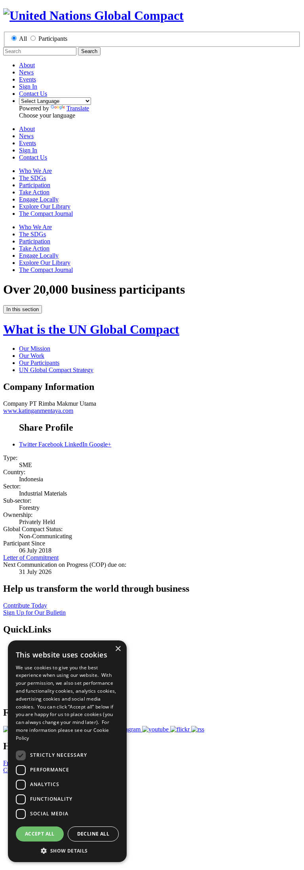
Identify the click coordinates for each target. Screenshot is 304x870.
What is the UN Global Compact (91, 329)
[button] (67, 850)
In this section (22, 309)
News (26, 72)
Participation (34, 185)
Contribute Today (25, 605)
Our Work (31, 355)
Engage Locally (39, 199)
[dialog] (67, 751)
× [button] (118, 649)
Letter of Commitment (31, 557)
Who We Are (35, 170)
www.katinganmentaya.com (38, 410)
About (27, 65)
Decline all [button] (93, 833)
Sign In (28, 86)
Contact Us (33, 93)
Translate (77, 108)
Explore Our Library (44, 206)
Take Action (34, 192)
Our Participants (39, 362)
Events (27, 79)
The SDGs (32, 178)
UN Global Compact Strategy (56, 370)
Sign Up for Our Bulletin (34, 612)
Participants (52, 38)
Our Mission (34, 348)
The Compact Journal (46, 213)
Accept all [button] (40, 833)
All (23, 38)
